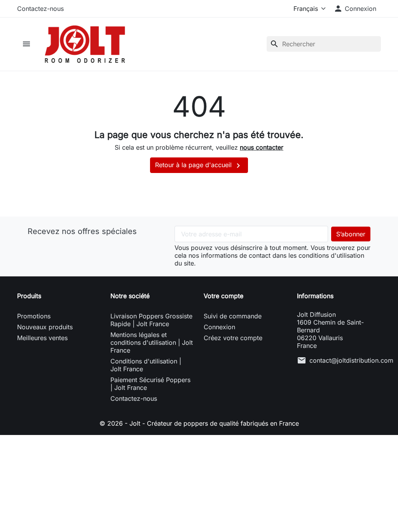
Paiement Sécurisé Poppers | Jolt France (150, 383)
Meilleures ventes (42, 338)
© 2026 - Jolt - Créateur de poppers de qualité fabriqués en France (199, 423)
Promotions (34, 316)
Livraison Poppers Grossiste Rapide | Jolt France (151, 320)
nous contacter (261, 147)
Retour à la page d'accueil (199, 165)
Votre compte (223, 296)
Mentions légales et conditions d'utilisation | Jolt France (151, 342)
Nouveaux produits (45, 327)
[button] (355, 9)
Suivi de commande (233, 316)
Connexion (219, 327)
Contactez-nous (40, 8)
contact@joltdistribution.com (351, 360)
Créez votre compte (233, 338)
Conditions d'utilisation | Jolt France (145, 365)
